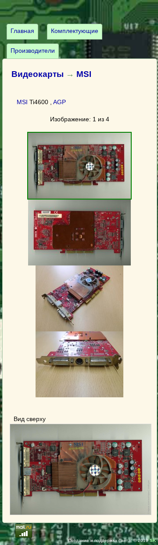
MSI (83, 74)
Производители (33, 50)
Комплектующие (74, 30)
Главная (22, 30)
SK (153, 540)
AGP (59, 101)
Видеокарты (37, 74)
